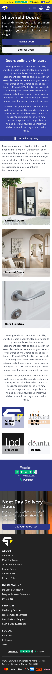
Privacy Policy (9, 569)
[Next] (48, 138)
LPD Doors (12, 450)
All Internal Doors (12, 422)
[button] (48, 8)
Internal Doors (26, 41)
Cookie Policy (8, 573)
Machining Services (11, 610)
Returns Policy (9, 578)
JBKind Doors (35, 422)
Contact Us (7, 555)
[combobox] (20, 8)
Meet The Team (10, 560)
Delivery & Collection (12, 589)
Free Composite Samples (14, 614)
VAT (48, 2)
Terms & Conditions (12, 564)
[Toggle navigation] (34, 8)
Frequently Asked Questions (16, 594)
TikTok (5, 644)
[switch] (43, 2)
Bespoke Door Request (13, 619)
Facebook (7, 635)
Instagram (7, 640)
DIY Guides (7, 598)
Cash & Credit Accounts (14, 623)
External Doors (26, 49)
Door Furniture (15, 324)
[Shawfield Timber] (5, 8)
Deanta (36, 450)
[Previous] (3, 138)
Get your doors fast (26, 526)
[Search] (28, 8)
